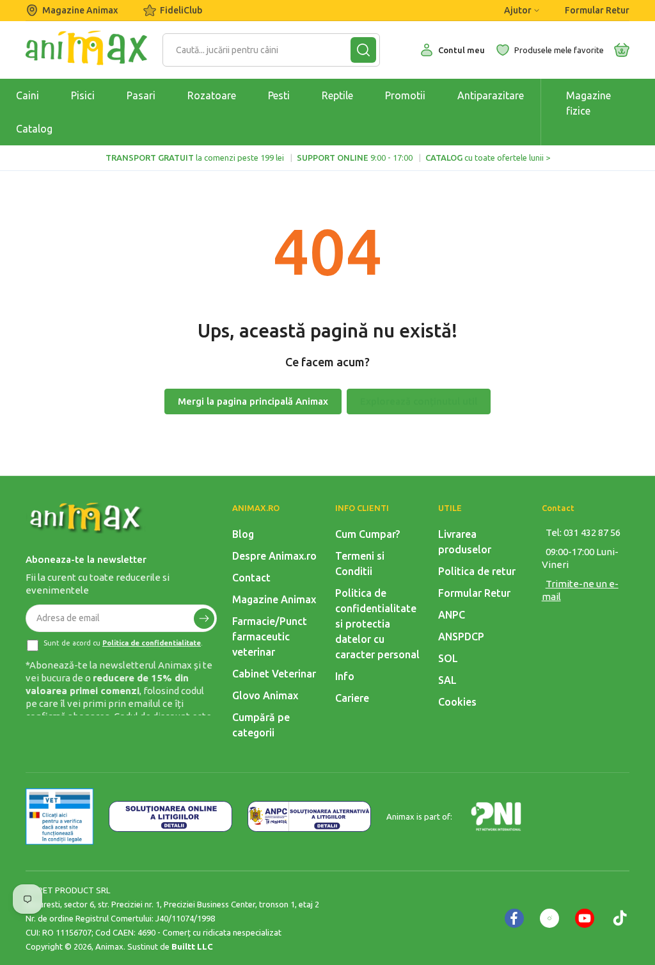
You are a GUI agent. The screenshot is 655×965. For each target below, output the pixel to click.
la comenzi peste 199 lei (195, 157)
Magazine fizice (588, 103)
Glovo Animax (265, 695)
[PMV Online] (59, 816)
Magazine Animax (80, 10)
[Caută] (363, 50)
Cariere (352, 698)
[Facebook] (514, 918)
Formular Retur (597, 10)
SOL (448, 658)
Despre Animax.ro (274, 556)
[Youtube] (584, 918)
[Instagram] (549, 918)
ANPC (451, 614)
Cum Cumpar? (367, 534)
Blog (243, 534)
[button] (621, 50)
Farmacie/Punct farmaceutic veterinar (269, 636)
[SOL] (170, 816)
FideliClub (181, 10)
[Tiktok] (619, 918)
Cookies (457, 702)
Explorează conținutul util (418, 401)
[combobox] (263, 50)
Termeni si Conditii (359, 563)
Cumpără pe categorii (261, 724)
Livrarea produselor (464, 541)
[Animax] (86, 518)
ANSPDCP (461, 636)
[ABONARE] (204, 618)
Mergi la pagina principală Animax (253, 401)
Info (344, 676)
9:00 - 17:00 (355, 157)
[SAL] (309, 816)
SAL (447, 680)
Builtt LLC (192, 946)
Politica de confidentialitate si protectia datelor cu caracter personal (377, 623)
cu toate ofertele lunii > (487, 157)
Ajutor (518, 10)
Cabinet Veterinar (274, 673)
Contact (251, 577)
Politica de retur (477, 571)
